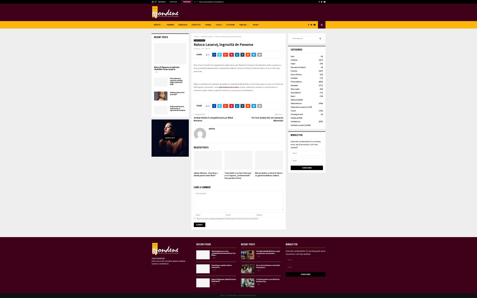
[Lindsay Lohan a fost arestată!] (160, 96)
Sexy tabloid (296, 93)
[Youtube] (324, 2)
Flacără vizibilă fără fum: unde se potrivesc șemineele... (268, 252)
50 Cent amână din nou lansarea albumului (267, 119)
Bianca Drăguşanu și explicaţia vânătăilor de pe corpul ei (166, 68)
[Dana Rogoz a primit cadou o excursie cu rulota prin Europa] (203, 268)
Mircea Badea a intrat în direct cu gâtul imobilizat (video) (268, 174)
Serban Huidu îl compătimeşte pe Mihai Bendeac (213, 119)
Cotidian (230, 25)
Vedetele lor (296, 122)
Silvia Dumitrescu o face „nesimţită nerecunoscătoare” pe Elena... (224, 253)
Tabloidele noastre (298, 107)
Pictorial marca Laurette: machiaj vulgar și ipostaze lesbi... (176, 81)
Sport (256, 25)
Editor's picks (203, 244)
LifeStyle (196, 25)
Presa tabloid (296, 82)
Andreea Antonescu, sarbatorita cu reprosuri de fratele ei (177, 108)
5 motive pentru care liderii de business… (214, 2)
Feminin (170, 25)
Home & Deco (296, 75)
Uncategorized (297, 114)
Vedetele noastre (199, 40)
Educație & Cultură (298, 67)
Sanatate (182, 25)
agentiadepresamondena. (229, 87)
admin (198, 49)
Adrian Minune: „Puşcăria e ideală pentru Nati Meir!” (206, 174)
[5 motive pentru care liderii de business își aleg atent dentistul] (247, 282)
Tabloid (242, 25)
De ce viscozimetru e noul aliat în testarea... (268, 266)
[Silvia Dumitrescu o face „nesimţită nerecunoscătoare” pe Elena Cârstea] (203, 254)
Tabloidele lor (296, 103)
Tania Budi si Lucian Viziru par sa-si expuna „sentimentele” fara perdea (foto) (237, 175)
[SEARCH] (320, 38)
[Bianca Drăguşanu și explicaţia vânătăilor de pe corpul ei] (170, 53)
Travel (208, 25)
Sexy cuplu (295, 89)
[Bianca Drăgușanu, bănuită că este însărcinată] (203, 282)
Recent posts (161, 37)
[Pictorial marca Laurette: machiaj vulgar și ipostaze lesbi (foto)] (160, 82)
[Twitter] (321, 2)
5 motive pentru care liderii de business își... (267, 280)
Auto (292, 56)
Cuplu (219, 25)
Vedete (157, 25)
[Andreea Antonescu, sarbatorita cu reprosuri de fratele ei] (160, 110)
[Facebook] (319, 2)
